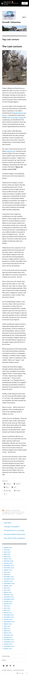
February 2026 (8, 561)
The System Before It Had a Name (14, 534)
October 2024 (8, 581)
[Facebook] (3, 665)
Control (18, 512)
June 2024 (7, 590)
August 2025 (8, 570)
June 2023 (7, 608)
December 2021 (9, 639)
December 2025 (9, 565)
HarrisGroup (8, 510)
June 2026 (7, 552)
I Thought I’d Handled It (11, 526)
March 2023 (7, 612)
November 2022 (9, 617)
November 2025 (9, 567)
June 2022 (7, 626)
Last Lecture (11, 513)
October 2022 (8, 619)
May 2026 (7, 554)
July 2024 (7, 588)
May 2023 (7, 610)
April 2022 (7, 630)
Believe (13, 512)
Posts (4, 660)
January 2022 (8, 637)
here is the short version (16, 117)
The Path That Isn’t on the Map (14, 530)
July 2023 (7, 606)
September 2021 (9, 646)
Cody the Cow (10, 151)
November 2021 (9, 642)
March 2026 (8, 559)
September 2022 (9, 621)
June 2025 (7, 572)
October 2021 (8, 644)
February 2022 (8, 635)
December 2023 (9, 597)
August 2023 (8, 603)
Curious (22, 512)
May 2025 (7, 574)
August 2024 (8, 585)
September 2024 (9, 583)
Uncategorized (6, 512)
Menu (24, 17)
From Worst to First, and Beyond (14, 538)
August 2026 (8, 547)
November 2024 (9, 579)
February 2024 (8, 594)
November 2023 (9, 599)
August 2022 (8, 624)
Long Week (7, 523)
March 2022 (8, 633)
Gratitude (4, 513)
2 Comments (19, 513)
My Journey (6, 656)
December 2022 (9, 615)
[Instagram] (10, 665)
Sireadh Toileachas (11, 22)
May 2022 (7, 628)
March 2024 (8, 592)
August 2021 (8, 648)
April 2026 (7, 556)
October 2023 (8, 601)
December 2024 (9, 576)
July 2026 (7, 550)
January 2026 (8, 563)
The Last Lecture (12, 46)
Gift (25, 3)
